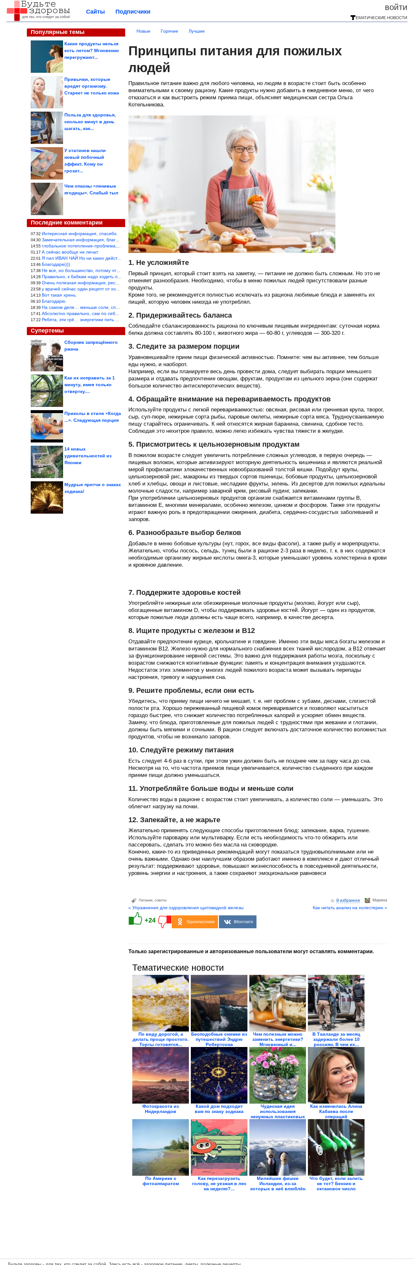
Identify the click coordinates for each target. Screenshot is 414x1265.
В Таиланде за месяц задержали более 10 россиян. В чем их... (336, 1039)
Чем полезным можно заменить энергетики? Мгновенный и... (277, 1039)
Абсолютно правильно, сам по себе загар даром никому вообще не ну (117, 313)
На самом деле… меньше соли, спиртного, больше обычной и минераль (119, 307)
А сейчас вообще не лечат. (70, 252)
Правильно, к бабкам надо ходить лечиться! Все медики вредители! (114, 276)
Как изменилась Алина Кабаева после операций (336, 1111)
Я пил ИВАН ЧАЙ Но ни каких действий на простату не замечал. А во (115, 258)
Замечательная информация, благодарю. (86, 239)
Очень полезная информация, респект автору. (91, 282)
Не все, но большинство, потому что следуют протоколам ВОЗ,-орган (116, 270)
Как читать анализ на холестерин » (350, 907)
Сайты (95, 11)
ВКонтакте (243, 922)
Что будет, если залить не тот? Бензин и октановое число (336, 1183)
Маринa (380, 900)
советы (161, 900)
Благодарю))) (56, 264)
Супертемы (47, 330)
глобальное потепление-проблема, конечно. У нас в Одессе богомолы (117, 245)
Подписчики (132, 11)
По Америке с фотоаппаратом (161, 1181)
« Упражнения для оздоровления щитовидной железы (186, 907)
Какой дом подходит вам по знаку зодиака (219, 1109)
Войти (396, 7)
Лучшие (197, 31)
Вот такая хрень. (59, 295)
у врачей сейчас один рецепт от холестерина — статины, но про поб (115, 288)
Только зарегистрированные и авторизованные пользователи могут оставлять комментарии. (251, 951)
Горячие (169, 31)
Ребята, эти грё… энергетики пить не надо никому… (97, 319)
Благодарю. (54, 301)
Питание (146, 900)
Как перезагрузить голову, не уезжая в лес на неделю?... (219, 1183)
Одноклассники (201, 922)
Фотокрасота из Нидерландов (160, 1109)
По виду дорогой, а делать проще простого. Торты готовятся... (161, 1039)
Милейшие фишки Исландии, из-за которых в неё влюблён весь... (277, 1186)
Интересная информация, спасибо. (80, 233)
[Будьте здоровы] (38, 20)
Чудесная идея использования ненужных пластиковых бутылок (278, 1114)
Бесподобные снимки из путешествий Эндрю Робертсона (219, 1039)
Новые (143, 31)
